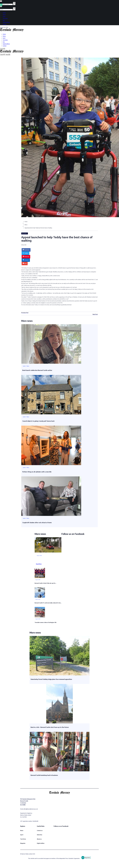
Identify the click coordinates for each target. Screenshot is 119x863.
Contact (4, 45)
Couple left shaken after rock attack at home (37, 522)
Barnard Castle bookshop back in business (44, 775)
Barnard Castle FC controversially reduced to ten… (48, 603)
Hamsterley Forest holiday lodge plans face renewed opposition (51, 679)
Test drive (5, 40)
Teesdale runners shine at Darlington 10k (45, 622)
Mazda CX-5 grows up (43, 559)
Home (4, 34)
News (4, 36)
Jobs (4, 42)
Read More (39, 564)
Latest (24, 366)
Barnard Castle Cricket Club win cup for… (45, 583)
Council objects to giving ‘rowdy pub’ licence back (38, 421)
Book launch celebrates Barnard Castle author (37, 370)
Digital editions (6, 44)
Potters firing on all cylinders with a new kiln (36, 472)
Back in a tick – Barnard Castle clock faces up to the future (50, 727)
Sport (4, 38)
